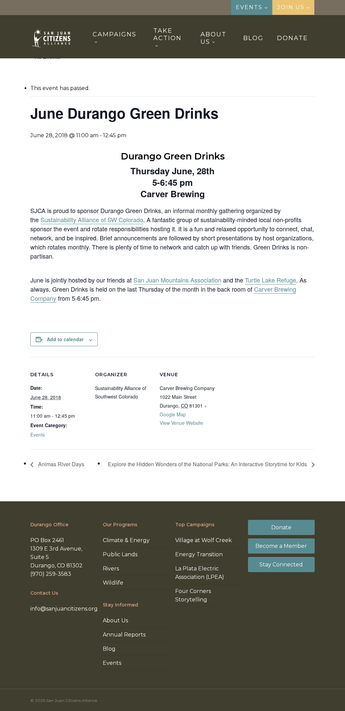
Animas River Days (60, 464)
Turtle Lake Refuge (270, 279)
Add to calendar (65, 339)
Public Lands (120, 554)
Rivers (111, 568)
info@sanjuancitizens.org (64, 608)
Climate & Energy (126, 540)
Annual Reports (124, 634)
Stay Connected (281, 564)
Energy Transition (199, 554)
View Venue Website (181, 422)
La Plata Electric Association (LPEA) (199, 572)
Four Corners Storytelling (193, 595)
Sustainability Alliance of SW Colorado (91, 219)
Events (37, 434)
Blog (109, 649)
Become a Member (281, 546)
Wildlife (113, 583)
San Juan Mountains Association (177, 279)
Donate (281, 527)
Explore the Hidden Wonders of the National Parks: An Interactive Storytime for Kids (208, 464)
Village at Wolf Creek (203, 540)
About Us (115, 620)
